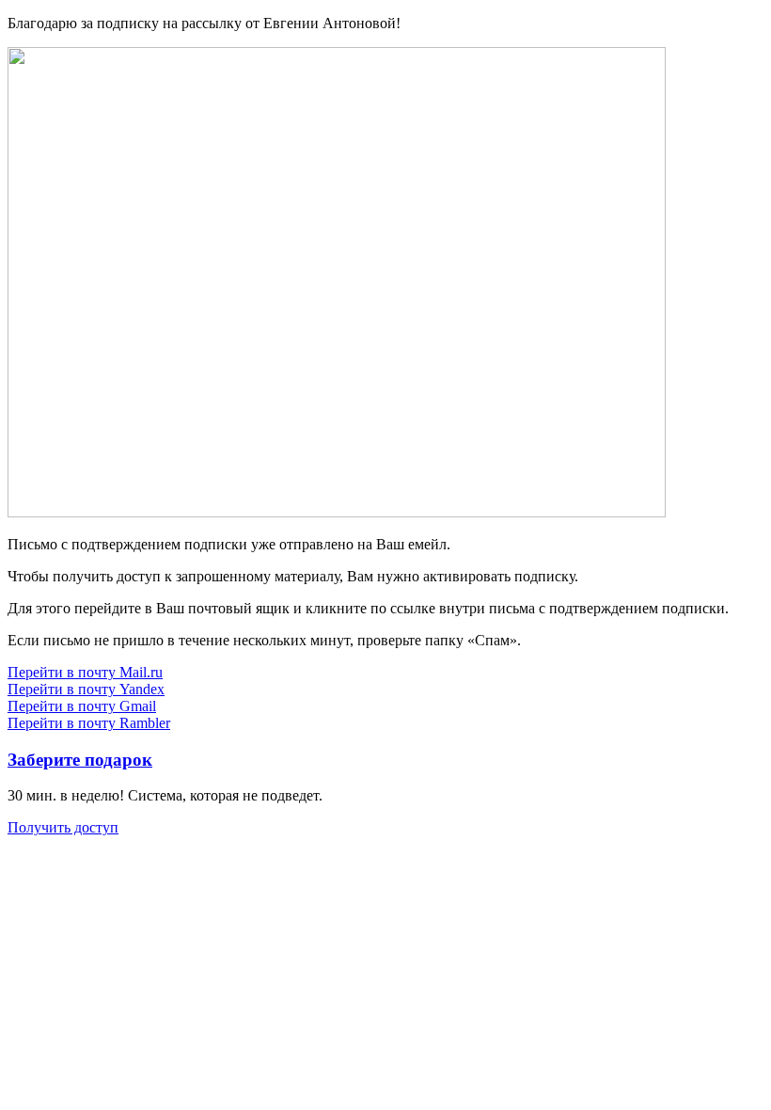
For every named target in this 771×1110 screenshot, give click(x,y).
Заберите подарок (80, 759)
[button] (85, 672)
